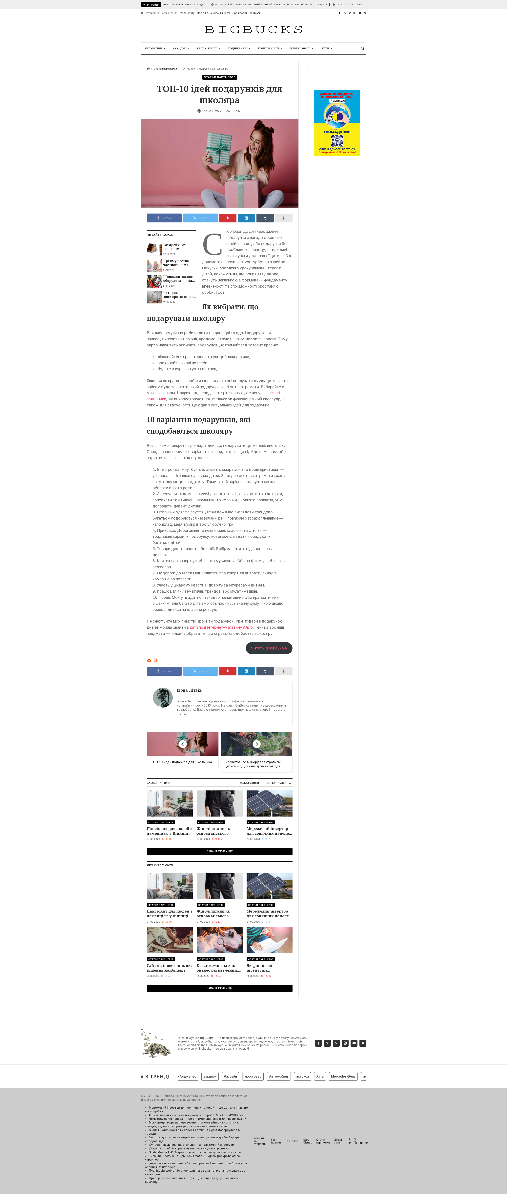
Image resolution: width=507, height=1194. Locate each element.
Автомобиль (256, 1076)
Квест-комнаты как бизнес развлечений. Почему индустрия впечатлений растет (217, 968)
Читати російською (269, 648)
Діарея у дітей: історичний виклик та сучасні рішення (189, 1148)
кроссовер (230, 1076)
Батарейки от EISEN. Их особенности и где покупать (178, 247)
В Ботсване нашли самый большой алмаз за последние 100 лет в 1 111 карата (244, 4)
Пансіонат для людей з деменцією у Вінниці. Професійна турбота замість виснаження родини (169, 831)
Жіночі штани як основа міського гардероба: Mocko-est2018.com (215, 831)
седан (362, 1076)
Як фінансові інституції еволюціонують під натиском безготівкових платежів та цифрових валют (269, 968)
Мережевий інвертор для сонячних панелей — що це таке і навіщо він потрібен (269, 831)
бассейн (208, 1076)
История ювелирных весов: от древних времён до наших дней (179, 295)
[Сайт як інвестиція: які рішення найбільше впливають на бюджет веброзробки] (170, 940)
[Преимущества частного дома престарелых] (154, 265)
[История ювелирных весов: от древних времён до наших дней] (154, 297)
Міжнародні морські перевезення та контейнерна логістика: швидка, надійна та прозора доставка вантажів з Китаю (192, 1124)
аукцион (187, 1076)
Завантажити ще (220, 851)
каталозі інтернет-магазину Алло (221, 627)
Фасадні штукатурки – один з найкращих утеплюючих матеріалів (358, 4)
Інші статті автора (276, 783)
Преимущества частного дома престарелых (176, 263)
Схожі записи (248, 783)
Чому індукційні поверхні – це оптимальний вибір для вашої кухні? (197, 1118)
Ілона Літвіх (189, 690)
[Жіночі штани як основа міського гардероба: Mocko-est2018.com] (220, 803)
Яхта (297, 1076)
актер (345, 1076)
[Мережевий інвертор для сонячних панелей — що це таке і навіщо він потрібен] (270, 803)
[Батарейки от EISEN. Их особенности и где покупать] (154, 249)
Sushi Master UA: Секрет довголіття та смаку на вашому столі (195, 1152)
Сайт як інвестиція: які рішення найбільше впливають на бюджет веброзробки (169, 968)
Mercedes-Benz (321, 1076)
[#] (339, 12)
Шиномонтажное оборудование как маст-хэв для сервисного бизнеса (178, 279)
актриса (280, 1076)
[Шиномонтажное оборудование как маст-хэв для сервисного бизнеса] (154, 281)
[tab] (248, 783)
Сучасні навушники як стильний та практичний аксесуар (191, 1144)
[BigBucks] (253, 29)
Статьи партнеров (165, 68)
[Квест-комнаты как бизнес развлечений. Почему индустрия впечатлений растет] (220, 940)
